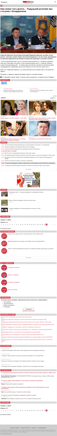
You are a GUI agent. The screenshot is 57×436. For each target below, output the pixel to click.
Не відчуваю (7, 306)
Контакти (34, 427)
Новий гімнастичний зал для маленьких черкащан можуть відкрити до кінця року (13, 91)
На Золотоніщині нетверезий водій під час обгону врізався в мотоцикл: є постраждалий (27, 144)
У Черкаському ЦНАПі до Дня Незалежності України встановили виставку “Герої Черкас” (27, 165)
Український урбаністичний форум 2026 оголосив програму (20, 147)
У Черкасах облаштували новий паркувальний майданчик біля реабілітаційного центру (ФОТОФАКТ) (27, 337)
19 (40, 224)
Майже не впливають (9, 305)
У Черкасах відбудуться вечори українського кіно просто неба (24, 208)
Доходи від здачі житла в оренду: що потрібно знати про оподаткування (26, 241)
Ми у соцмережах (7, 263)
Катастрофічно (7, 302)
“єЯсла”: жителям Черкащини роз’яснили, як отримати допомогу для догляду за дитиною (30, 248)
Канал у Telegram (13, 275)
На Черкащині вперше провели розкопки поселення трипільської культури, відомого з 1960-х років (30, 155)
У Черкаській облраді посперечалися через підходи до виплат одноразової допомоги (23, 350)
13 (27, 224)
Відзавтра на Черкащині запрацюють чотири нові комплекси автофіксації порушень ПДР (23, 319)
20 (42, 224)
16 (33, 224)
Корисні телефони (15, 427)
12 (25, 224)
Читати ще (28, 257)
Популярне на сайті (8, 314)
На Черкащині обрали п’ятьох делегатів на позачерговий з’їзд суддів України (20, 332)
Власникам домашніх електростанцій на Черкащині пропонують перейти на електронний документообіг (27, 324)
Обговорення (6, 370)
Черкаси (4, 2)
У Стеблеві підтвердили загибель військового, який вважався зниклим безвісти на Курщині (30, 163)
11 (22, 224)
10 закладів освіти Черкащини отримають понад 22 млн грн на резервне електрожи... (22, 366)
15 (31, 224)
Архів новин (5, 216)
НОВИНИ (3, 142)
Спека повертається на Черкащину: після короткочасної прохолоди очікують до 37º (22, 334)
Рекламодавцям (42, 427)
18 (38, 224)
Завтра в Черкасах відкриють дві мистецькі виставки (21, 200)
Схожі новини (6, 346)
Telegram (51, 77)
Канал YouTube (12, 289)
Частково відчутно (8, 303)
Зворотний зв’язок (25, 427)
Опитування (5, 297)
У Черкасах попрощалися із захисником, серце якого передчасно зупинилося (21, 327)
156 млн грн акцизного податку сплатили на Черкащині (19, 160)
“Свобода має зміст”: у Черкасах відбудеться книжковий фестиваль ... (26, 192)
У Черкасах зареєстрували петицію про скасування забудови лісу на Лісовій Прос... (22, 355)
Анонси (3, 189)
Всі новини (28, 169)
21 (44, 224)
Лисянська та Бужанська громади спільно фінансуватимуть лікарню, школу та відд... (23, 361)
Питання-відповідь (7, 231)
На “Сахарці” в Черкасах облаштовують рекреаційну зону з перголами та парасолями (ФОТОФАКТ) (26, 329)
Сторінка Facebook (14, 267)
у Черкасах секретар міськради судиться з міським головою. (25, 74)
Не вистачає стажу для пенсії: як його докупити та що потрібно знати (25, 233)
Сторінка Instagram (14, 282)
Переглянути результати (28, 310)
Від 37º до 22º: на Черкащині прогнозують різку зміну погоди (20, 153)
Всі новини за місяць (5, 228)
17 (35, 224)
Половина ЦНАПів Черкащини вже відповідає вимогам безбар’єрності (22, 149)
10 (20, 224)
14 (29, 224)
